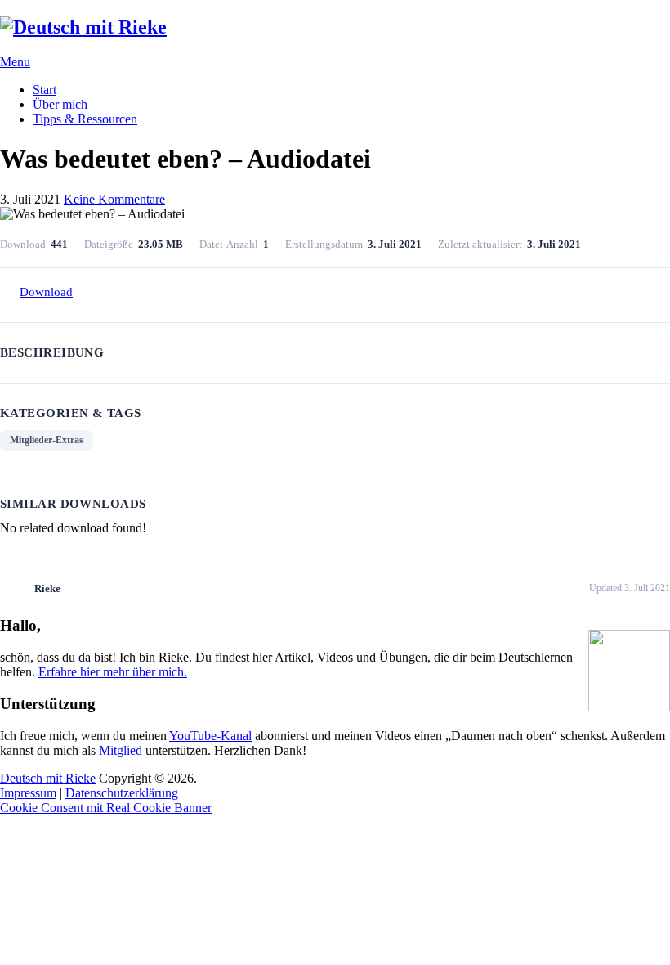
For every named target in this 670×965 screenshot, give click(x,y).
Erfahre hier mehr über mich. (112, 672)
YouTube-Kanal (210, 736)
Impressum (28, 793)
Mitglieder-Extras (46, 440)
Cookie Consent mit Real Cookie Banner (106, 808)
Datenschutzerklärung (121, 793)
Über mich (60, 104)
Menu (15, 62)
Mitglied (120, 750)
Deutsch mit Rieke (48, 778)
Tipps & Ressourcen (85, 119)
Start (44, 89)
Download (46, 291)
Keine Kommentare (114, 199)
